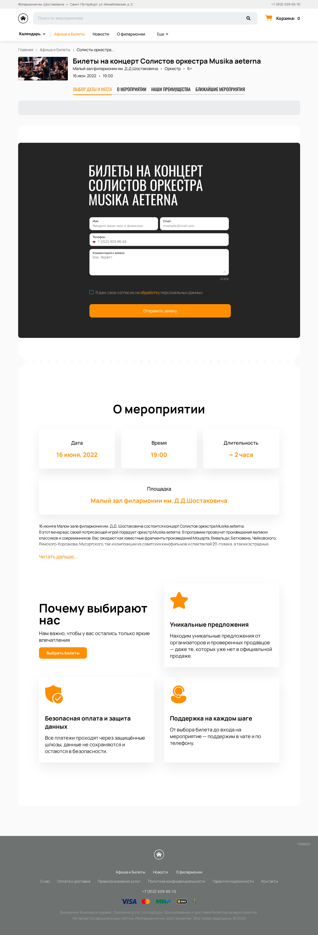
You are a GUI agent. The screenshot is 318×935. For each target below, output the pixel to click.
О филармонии (131, 34)
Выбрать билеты (63, 653)
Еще (160, 34)
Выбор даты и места (92, 89)
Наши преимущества (171, 89)
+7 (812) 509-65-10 (285, 4)
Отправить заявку (160, 311)
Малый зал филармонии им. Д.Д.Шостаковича (115, 68)
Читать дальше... (58, 556)
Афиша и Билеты (69, 34)
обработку (150, 292)
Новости (101, 34)
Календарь (30, 34)
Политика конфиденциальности (176, 881)
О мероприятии (131, 89)
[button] (95, 242)
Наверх (304, 843)
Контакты (269, 881)
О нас (45, 881)
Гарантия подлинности (233, 881)
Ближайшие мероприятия (220, 89)
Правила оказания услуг (119, 881)
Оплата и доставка (73, 881)
